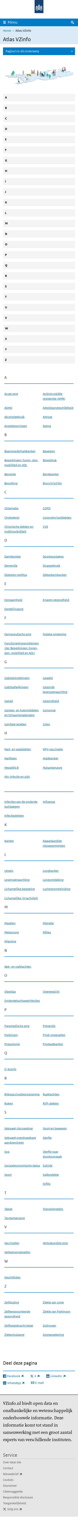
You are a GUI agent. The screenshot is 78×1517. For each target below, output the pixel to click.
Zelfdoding (11, 1302)
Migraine (10, 941)
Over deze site (12, 1462)
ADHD (8, 408)
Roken (8, 1103)
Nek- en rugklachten (17, 966)
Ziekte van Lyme (53, 1302)
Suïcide (47, 1165)
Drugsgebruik (51, 565)
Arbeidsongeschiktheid (58, 408)
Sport (8, 1175)
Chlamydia (11, 508)
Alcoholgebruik (14, 417)
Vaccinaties (11, 1243)
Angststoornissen (15, 426)
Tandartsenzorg (14, 1218)
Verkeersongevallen (17, 1252)
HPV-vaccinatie (53, 749)
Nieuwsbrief (21, 1474)
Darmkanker (12, 556)
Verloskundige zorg (55, 1243)
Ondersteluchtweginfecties (22, 1001)
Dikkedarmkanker (55, 575)
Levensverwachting (17, 880)
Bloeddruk (50, 460)
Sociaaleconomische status (22, 1165)
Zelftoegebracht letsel (18, 1326)
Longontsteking (53, 880)
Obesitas (10, 992)
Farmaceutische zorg (17, 634)
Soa (6, 1152)
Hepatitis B (11, 767)
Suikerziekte (51, 1175)
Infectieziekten (14, 816)
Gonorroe (49, 710)
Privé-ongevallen (54, 1035)
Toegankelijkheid (14, 1503)
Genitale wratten (15, 724)
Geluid (8, 701)
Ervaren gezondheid (56, 600)
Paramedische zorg (16, 1026)
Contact (8, 1468)
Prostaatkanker (53, 1044)
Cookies (8, 1480)
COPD (46, 508)
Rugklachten (51, 1094)
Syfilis (46, 1184)
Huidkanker (50, 758)
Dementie (10, 565)
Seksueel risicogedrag (18, 1128)
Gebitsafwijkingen (16, 687)
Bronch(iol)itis (52, 483)
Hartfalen (10, 758)
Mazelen (10, 923)
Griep (46, 724)
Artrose (47, 417)
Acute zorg (11, 394)
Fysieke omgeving (54, 634)
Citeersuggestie (13, 1491)
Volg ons (23, 1509)
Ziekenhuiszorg (14, 1335)
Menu (12, 22)
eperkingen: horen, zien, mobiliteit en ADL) (21, 648)
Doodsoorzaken (53, 556)
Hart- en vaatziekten (17, 749)
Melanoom (11, 932)
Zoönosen (49, 1326)
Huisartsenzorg (52, 767)
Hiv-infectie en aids (17, 777)
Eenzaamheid (13, 600)
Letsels (8, 871)
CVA (45, 527)
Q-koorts (10, 1069)
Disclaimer (10, 1486)
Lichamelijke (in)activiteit (21, 898)
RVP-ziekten (51, 1103)
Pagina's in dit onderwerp (22, 51)
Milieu (47, 932)
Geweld (48, 678)
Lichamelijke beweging (19, 889)
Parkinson (11, 1035)
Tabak (8, 1209)
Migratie (48, 923)
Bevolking (11, 483)
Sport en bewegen (55, 1128)
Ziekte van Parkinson (56, 1311)
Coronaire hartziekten (57, 517)
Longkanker (51, 871)
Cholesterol (11, 517)
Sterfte (47, 1138)
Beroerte (10, 474)
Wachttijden (12, 1277)
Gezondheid (51, 701)
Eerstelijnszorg (13, 609)
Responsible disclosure (18, 1497)
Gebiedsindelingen (17, 678)
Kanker (9, 841)
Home (7, 30)
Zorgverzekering (53, 1335)
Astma (47, 426)
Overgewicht (51, 992)
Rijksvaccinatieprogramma (22, 1094)
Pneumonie (12, 1044)
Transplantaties (53, 1209)
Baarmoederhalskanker (19, 451)
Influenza (49, 802)
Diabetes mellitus (15, 575)
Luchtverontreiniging (56, 889)
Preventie (49, 1026)
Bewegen (49, 451)
